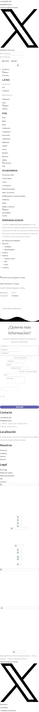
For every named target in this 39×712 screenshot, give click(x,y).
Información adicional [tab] (11, 308)
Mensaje (3, 383)
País (2, 375)
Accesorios (9, 170)
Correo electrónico (7, 358)
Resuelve (3, 386)
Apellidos (22, 353)
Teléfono (3, 361)
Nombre (22, 350)
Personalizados (12, 220)
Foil (4, 113)
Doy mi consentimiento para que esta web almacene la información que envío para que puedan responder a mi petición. (19, 399)
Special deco (6, 84)
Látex (6, 80)
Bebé (16, 296)
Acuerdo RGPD (5, 392)
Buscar (2, 53)
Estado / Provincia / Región (9, 371)
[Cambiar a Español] (5, 61)
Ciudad (3, 364)
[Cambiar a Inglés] (14, 61)
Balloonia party (7, 95)
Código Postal (5, 368)
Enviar (19, 407)
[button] (20, 69)
